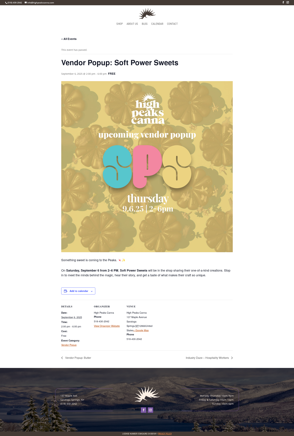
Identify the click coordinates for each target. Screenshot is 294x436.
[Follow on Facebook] (143, 410)
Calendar (157, 24)
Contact (172, 24)
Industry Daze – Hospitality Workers (208, 358)
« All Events (69, 39)
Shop (119, 24)
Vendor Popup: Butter (77, 358)
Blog (145, 24)
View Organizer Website (107, 326)
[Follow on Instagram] (150, 410)
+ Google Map (141, 330)
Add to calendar (79, 291)
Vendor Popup (69, 345)
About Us (132, 24)
